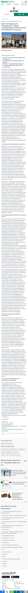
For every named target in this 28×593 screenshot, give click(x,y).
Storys (2, 4)
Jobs (15, 585)
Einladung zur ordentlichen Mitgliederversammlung (14, 515)
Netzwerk (4, 566)
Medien (16, 452)
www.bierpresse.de (10, 429)
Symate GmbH (5, 529)
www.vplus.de (5, 430)
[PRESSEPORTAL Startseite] (7, 2)
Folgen (19, 14)
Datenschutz (5, 586)
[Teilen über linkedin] (21, 592)
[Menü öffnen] (26, 2)
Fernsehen (4, 561)
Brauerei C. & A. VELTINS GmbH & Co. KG (11, 21)
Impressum (4, 582)
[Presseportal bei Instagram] (12, 579)
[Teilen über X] (7, 592)
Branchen (4, 563)
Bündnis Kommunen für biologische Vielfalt (12, 547)
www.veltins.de (19, 429)
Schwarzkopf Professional (8, 535)
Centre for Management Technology (10, 545)
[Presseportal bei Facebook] (9, 580)
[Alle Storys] (14, 11)
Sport (18, 454)
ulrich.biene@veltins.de (7, 424)
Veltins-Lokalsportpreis (7, 452)
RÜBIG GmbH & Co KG (7, 538)
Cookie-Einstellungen (7, 588)
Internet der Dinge (6, 552)
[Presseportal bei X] (10, 580)
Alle (25, 461)
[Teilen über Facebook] (2, 592)
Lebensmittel (4, 449)
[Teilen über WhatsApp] (11, 592)
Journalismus (21, 449)
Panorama (12, 454)
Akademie (4, 585)
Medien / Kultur (5, 454)
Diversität (4, 554)
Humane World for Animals (8, 540)
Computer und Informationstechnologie (11, 559)
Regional (16, 4)
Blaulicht (9, 4)
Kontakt (3, 583)
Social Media (17, 588)
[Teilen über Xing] (16, 592)
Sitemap (4, 589)
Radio (3, 556)
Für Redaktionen (18, 582)
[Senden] (25, 592)
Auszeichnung (12, 449)
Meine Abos (24, 4)
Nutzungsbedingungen (19, 583)
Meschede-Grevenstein (7, 55)
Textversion (16, 586)
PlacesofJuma (5, 542)
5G (3, 549)
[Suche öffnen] (22, 2)
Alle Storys (6, 14)
